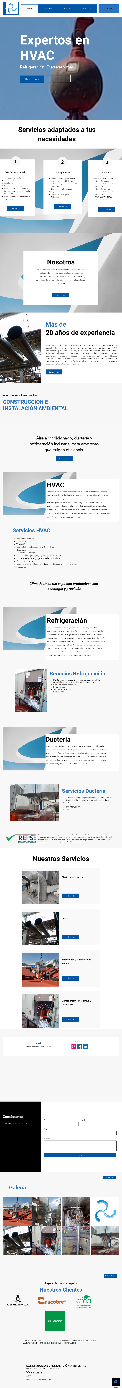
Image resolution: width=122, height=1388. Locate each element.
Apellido (84, 1120)
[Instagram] (73, 1046)
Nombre (47, 1120)
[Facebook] (79, 1046)
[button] (67, 9)
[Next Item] (115, 1226)
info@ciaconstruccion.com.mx (38, 1047)
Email (46, 1129)
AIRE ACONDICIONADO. (35, 1368)
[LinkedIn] (85, 1046)
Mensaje (47, 1138)
